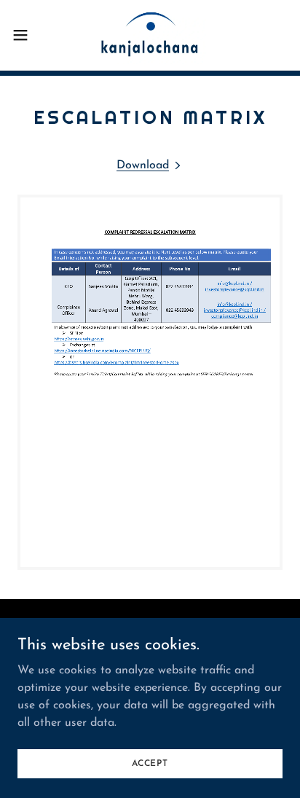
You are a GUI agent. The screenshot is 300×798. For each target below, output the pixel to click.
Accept (150, 763)
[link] (149, 35)
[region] (150, 382)
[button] (27, 35)
